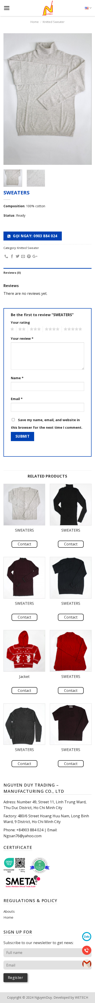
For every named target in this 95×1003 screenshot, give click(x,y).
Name (17, 378)
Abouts (9, 911)
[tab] (47, 272)
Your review (22, 338)
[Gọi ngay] (86, 949)
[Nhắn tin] (86, 936)
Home (34, 22)
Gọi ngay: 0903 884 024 (34, 235)
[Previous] (11, 99)
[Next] (84, 99)
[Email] (86, 963)
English (88, 8)
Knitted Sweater (54, 22)
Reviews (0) (12, 273)
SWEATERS (24, 530)
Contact (24, 544)
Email (17, 399)
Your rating (20, 322)
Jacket (24, 676)
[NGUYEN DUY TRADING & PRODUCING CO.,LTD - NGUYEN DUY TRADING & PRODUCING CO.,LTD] (47, 8)
